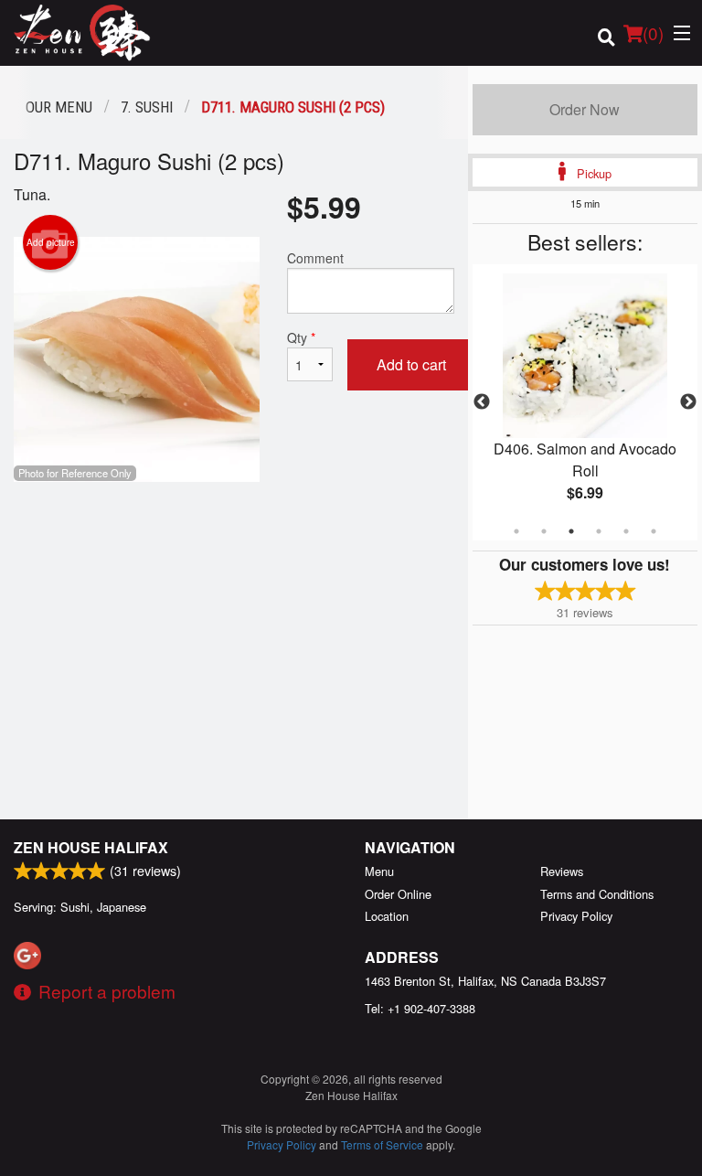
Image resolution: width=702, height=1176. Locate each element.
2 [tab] (544, 531)
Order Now (584, 109)
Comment (315, 258)
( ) (653, 32)
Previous (482, 402)
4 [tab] (599, 531)
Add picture (51, 242)
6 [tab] (653, 531)
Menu (379, 871)
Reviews (561, 871)
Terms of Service (382, 1144)
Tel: (420, 1008)
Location (387, 916)
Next (688, 402)
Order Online (398, 894)
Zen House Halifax (91, 847)
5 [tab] (626, 531)
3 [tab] (571, 531)
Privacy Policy (576, 916)
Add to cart (411, 364)
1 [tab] (516, 531)
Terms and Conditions (597, 894)
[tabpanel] (585, 402)
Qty (301, 337)
